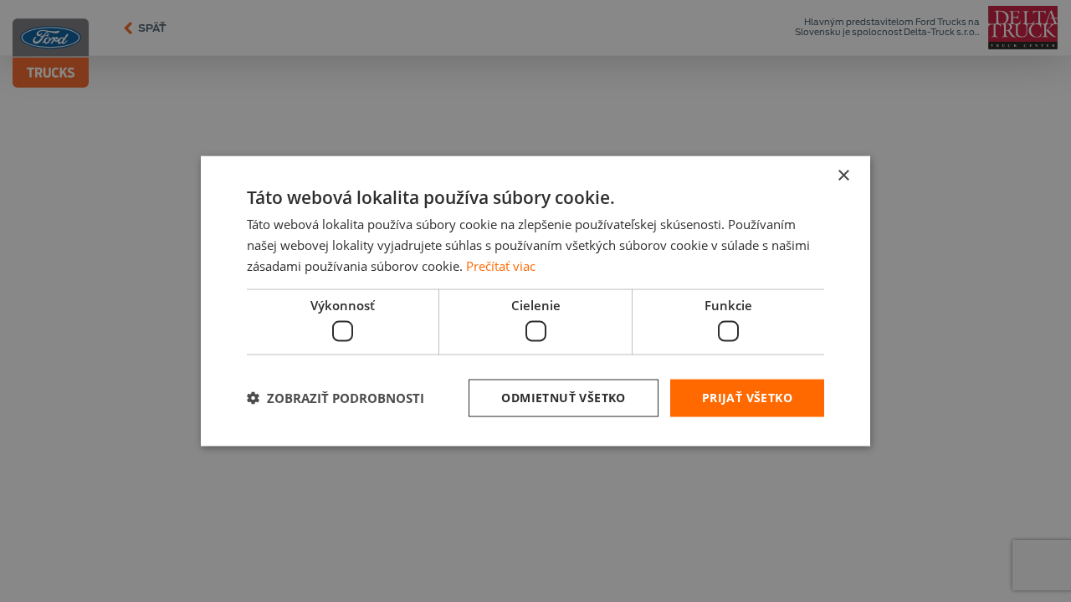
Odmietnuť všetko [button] (563, 398)
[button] (335, 398)
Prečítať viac (501, 265)
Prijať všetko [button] (747, 398)
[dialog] (535, 301)
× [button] (843, 176)
